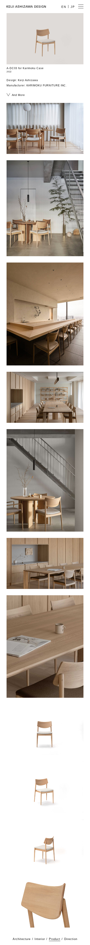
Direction (70, 939)
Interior (40, 939)
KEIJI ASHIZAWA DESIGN (26, 6)
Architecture (22, 939)
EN (63, 7)
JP (73, 7)
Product (54, 939)
